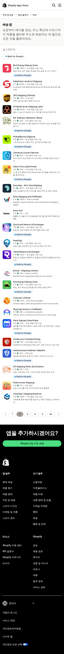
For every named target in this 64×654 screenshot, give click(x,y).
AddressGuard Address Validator (29, 350)
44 (50, 414)
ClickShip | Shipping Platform (27, 394)
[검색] (53, 5)
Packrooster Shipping (23, 382)
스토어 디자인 (10, 506)
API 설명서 (8, 551)
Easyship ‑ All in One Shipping (27, 185)
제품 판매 (7, 494)
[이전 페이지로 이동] (5, 414)
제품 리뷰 (38, 494)
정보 (35, 545)
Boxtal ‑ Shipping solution (25, 270)
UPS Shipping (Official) (24, 95)
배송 (35, 518)
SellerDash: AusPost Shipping (27, 81)
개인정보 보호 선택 (12, 644)
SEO (35, 511)
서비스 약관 (9, 620)
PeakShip (17, 240)
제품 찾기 (7, 488)
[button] (32, 70)
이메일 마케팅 (40, 506)
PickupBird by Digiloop (24, 136)
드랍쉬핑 (37, 482)
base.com (18, 210)
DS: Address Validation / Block (27, 118)
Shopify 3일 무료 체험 (32, 443)
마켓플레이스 (40, 488)
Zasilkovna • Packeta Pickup (27, 339)
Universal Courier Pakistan (26, 152)
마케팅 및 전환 (10, 511)
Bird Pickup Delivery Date (25, 65)
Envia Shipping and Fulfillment (27, 196)
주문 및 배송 (9, 500)
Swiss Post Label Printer (25, 166)
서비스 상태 (39, 587)
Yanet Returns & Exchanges (26, 252)
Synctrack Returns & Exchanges (28, 224)
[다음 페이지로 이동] (58, 414)
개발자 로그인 (10, 612)
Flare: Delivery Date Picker (25, 320)
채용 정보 (38, 551)
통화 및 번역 (39, 524)
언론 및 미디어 (40, 563)
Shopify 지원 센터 (12, 545)
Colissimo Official (21, 298)
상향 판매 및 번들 (42, 500)
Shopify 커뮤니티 (12, 557)
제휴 (35, 575)
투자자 (36, 557)
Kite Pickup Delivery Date (25, 282)
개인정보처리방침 (12, 628)
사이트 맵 (7, 636)
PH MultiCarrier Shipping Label (28, 106)
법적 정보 (38, 581)
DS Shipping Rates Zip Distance (28, 366)
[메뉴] (59, 5)
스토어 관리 (9, 518)
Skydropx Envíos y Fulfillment (27, 309)
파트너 (36, 569)
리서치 (6, 563)
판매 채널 (7, 482)
